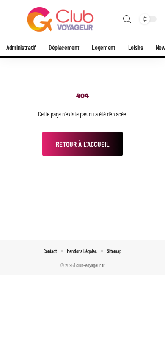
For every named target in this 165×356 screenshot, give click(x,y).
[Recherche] (127, 19)
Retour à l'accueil (82, 143)
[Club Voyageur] (61, 19)
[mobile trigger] (15, 19)
